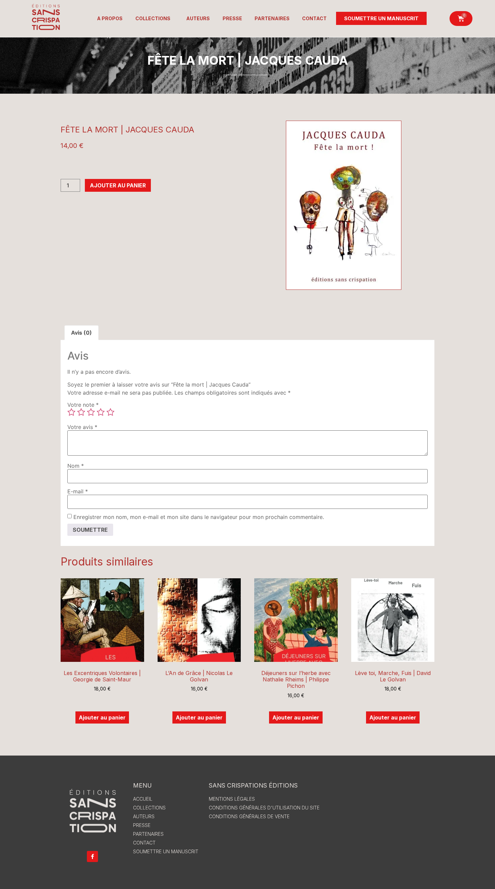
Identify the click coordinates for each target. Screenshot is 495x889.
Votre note (83, 404)
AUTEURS (198, 18)
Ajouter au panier (118, 185)
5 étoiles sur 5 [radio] (110, 412)
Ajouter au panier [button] (102, 717)
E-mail (77, 491)
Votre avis (82, 427)
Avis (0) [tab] (81, 332)
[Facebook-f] (92, 856)
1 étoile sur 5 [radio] (71, 412)
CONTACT (314, 18)
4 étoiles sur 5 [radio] (101, 412)
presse (232, 18)
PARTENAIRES (272, 18)
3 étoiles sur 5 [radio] (91, 412)
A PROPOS (110, 18)
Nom (75, 465)
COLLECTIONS (152, 18)
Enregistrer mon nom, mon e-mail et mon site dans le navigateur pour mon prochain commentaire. (198, 517)
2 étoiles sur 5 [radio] (81, 412)
